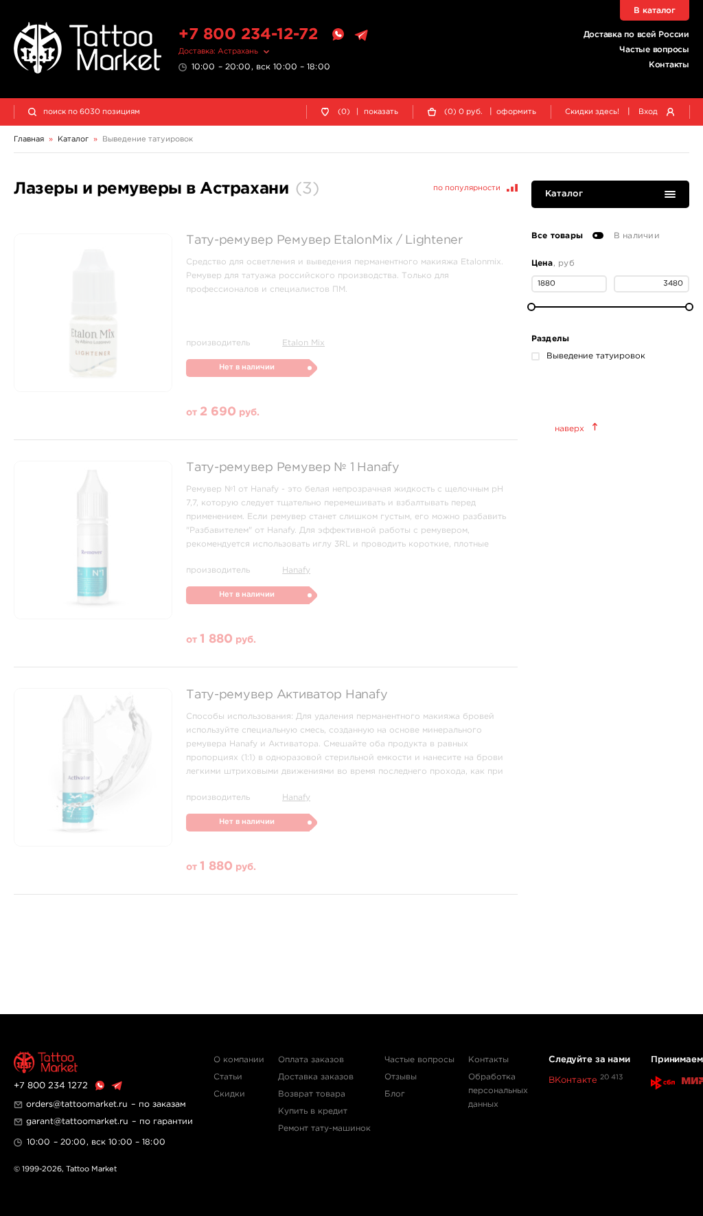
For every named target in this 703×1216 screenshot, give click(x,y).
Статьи (228, 1077)
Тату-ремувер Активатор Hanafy (286, 694)
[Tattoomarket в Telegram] (361, 35)
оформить (516, 111)
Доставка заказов (316, 1077)
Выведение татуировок (595, 356)
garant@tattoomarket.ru (77, 1121)
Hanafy (296, 570)
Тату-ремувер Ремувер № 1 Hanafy (293, 467)
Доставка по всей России (636, 34)
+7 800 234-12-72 (248, 34)
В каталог (655, 10)
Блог (394, 1094)
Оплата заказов (311, 1060)
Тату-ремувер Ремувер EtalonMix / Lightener (324, 240)
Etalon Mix (303, 343)
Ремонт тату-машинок (324, 1128)
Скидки (229, 1094)
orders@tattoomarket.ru (77, 1104)
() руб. (463, 111)
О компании (239, 1060)
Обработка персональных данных (498, 1090)
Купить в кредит (312, 1111)
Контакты (669, 65)
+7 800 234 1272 (51, 1086)
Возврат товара (311, 1094)
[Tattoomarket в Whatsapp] (338, 35)
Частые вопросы (654, 50)
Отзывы (400, 1077)
